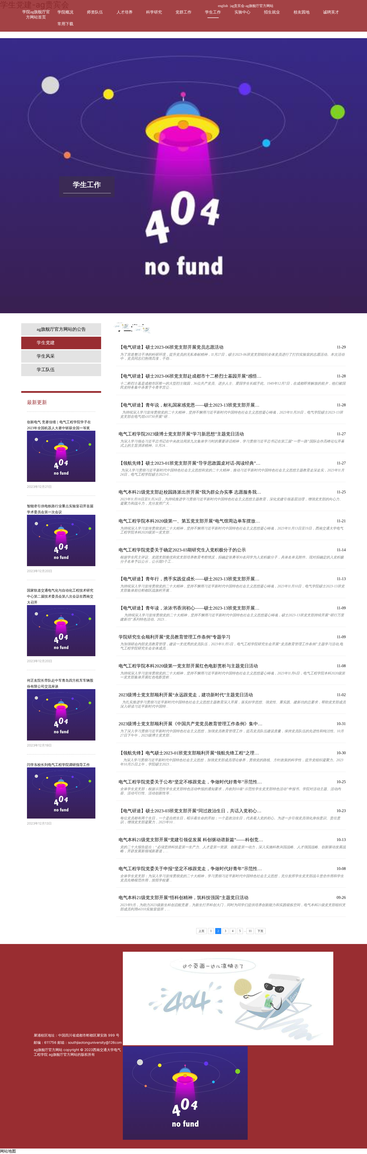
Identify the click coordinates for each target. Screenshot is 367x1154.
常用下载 (65, 24)
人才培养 (125, 12)
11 (250, 931)
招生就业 (272, 12)
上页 (201, 931)
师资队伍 (95, 12)
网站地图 (8, 1151)
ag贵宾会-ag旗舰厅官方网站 (252, 6)
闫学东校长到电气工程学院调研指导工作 (58, 765)
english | (224, 6)
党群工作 (183, 12)
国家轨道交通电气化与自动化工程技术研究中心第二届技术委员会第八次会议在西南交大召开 (60, 596)
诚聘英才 (331, 12)
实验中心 (242, 12)
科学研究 (154, 12)
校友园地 (302, 12)
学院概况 (65, 12)
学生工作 (213, 12)
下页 (260, 931)
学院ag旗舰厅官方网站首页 (36, 14)
